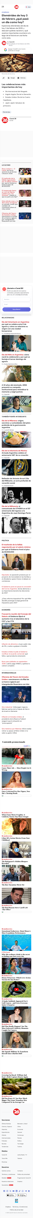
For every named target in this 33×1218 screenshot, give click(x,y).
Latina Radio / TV (22, 1155)
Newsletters (7, 1185)
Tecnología (20, 1143)
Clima (19, 1126)
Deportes (4, 1129)
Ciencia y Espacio (7, 1126)
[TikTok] (20, 1191)
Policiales (4, 1141)
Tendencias (5, 1146)
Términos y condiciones (8, 1174)
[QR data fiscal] (16, 1202)
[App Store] (11, 1195)
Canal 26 (11, 42)
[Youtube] (13, 1191)
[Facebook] (4, 1191)
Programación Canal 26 (24, 1178)
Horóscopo (20, 1135)
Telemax (19, 1158)
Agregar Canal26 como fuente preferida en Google (16, 49)
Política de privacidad (23, 1174)
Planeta (19, 1138)
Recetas (4, 1143)
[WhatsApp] (23, 1191)
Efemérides (5, 12)
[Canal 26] (16, 1112)
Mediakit (6, 1178)
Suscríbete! (16, 309)
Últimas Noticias (6, 1123)
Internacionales (9, 673)
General (19, 1132)
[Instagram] (7, 1191)
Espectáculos (5, 1132)
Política (5, 540)
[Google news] (29, 1191)
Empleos (19, 1181)
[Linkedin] (16, 1191)
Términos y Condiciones (20, 1207)
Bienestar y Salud (22, 1123)
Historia (4, 1135)
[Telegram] (26, 1191)
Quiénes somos (6, 1171)
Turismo (19, 1146)
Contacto (20, 1171)
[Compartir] (3, 77)
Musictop (4, 1162)
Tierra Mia (4, 1158)
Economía (6, 610)
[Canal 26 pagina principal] (16, 8)
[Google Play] (21, 1195)
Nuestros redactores (7, 1181)
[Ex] (10, 1191)
